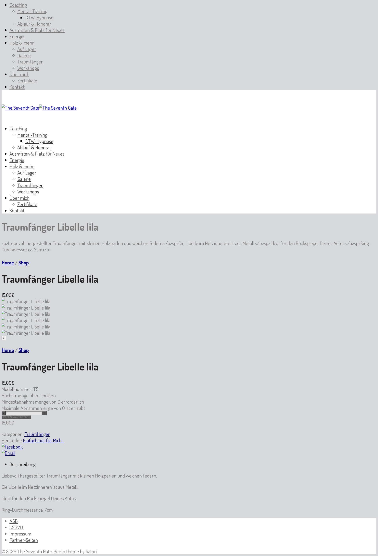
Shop (24, 262)
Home (8, 262)
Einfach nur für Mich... (43, 440)
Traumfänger (37, 434)
